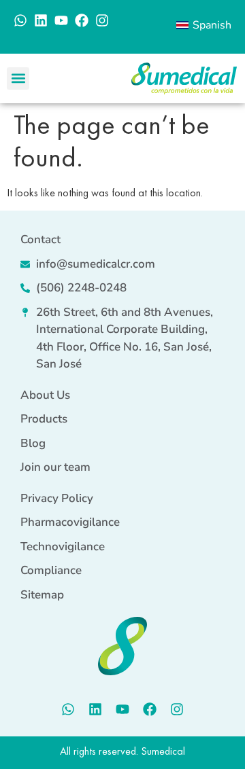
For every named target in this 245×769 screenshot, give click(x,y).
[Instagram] (102, 20)
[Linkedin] (41, 20)
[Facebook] (81, 20)
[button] (18, 78)
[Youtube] (61, 20)
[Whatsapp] (20, 20)
